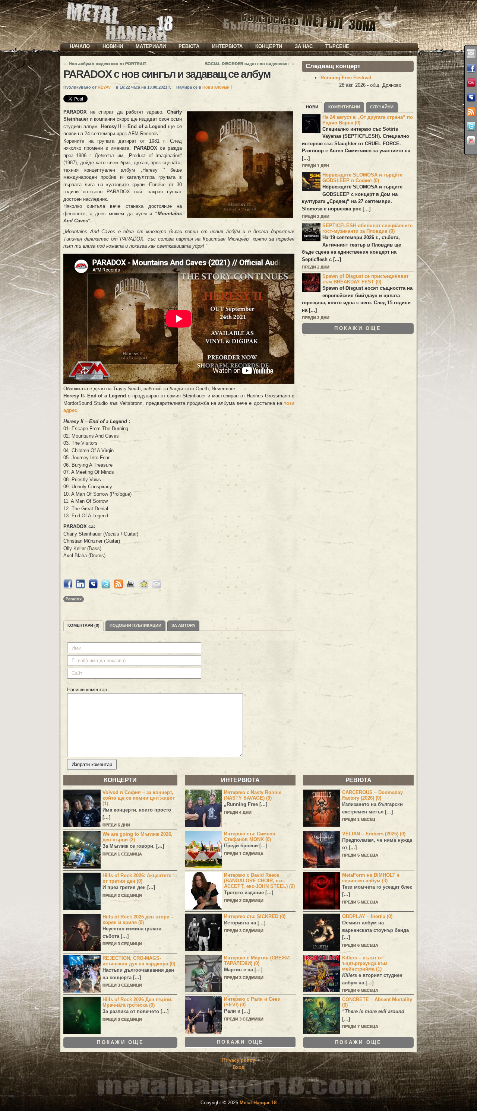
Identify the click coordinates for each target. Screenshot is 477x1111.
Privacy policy (238, 1060)
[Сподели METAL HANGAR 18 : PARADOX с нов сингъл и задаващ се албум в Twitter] (105, 587)
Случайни (382, 107)
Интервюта (227, 46)
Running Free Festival (345, 77)
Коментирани (344, 107)
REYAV (104, 87)
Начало (80, 46)
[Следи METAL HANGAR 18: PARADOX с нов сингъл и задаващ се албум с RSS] (118, 587)
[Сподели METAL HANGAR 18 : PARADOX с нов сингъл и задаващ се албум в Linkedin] (80, 587)
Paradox (74, 599)
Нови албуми (216, 87)
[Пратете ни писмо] (471, 53)
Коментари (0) (83, 625)
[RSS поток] (471, 111)
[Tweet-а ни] (471, 126)
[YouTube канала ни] (471, 140)
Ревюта (189, 46)
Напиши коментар (87, 689)
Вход (238, 1067)
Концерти (268, 46)
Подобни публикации (135, 625)
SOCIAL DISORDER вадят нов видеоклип (247, 63)
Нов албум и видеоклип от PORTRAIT (107, 63)
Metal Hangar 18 (258, 1102)
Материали (151, 46)
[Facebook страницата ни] (471, 68)
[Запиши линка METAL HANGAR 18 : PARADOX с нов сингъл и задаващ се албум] (143, 587)
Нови (312, 107)
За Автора (183, 625)
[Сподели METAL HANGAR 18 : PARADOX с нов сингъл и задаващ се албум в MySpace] (93, 587)
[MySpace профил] (471, 97)
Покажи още (357, 328)
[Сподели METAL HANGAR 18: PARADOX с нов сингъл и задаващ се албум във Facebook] (67, 587)
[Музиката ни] (471, 82)
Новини (112, 46)
